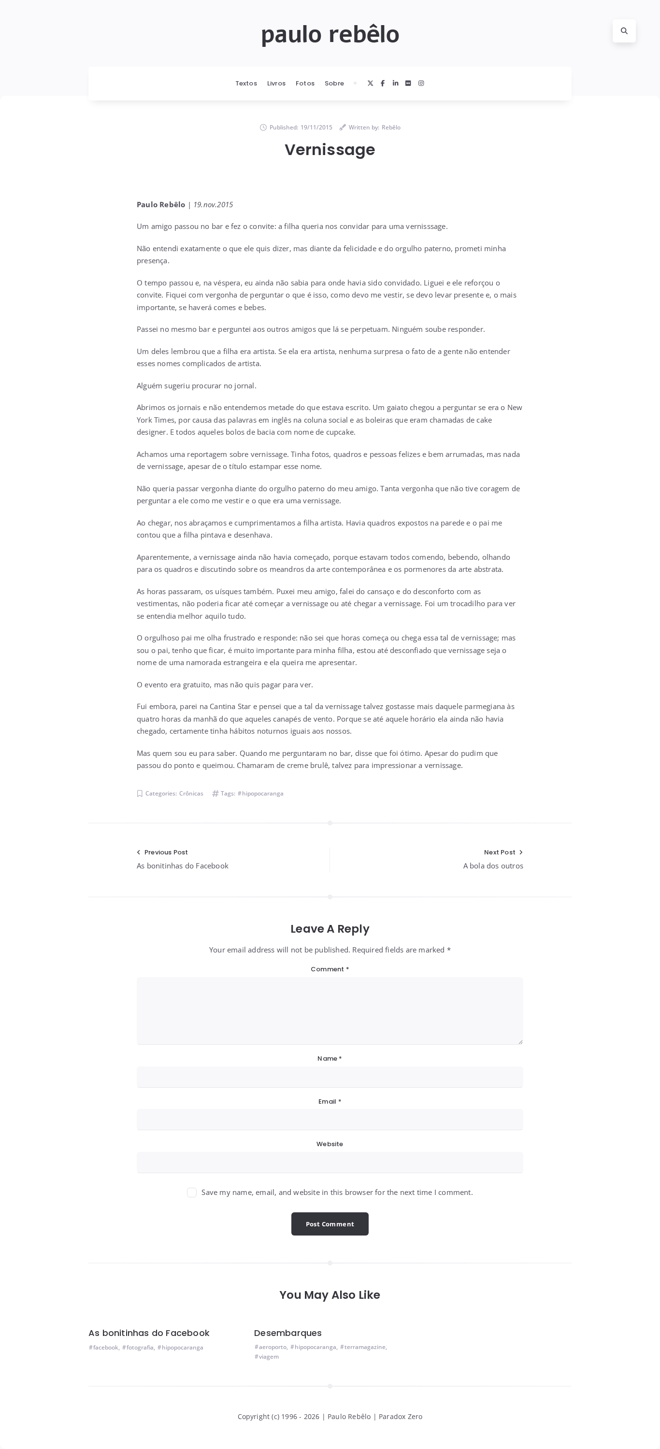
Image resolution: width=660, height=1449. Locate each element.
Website (329, 1144)
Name (329, 1058)
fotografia (140, 1347)
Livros (276, 83)
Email (329, 1101)
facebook (105, 1347)
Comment (330, 969)
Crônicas (191, 793)
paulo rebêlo (330, 34)
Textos (246, 83)
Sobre (334, 83)
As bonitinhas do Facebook (149, 1333)
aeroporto (273, 1347)
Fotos (305, 83)
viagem (269, 1356)
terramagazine (365, 1347)
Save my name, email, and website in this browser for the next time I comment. (337, 1192)
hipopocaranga (263, 793)
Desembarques (288, 1333)
